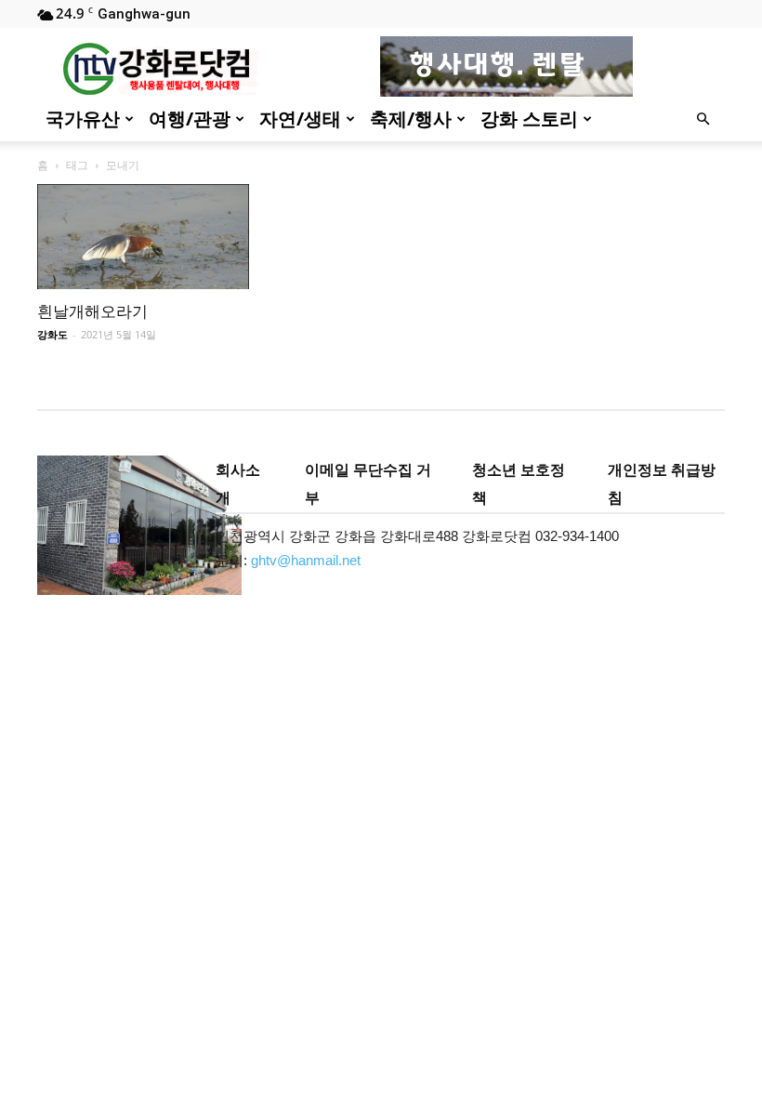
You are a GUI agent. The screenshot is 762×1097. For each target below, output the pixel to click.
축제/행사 (411, 118)
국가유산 (83, 118)
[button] (702, 119)
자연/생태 (300, 118)
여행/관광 (189, 118)
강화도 (52, 334)
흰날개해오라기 (92, 311)
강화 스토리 (529, 118)
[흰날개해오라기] (143, 236)
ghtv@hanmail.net (306, 560)
